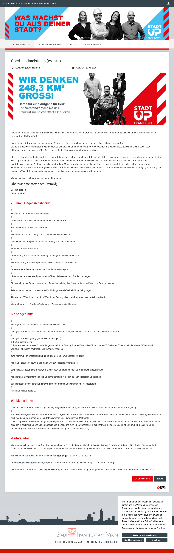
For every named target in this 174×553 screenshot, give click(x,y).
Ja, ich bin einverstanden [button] (145, 535)
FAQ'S (73, 44)
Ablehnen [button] (156, 540)
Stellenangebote (20, 44)
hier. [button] (163, 528)
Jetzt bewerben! (142, 478)
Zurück (160, 478)
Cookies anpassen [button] (133, 540)
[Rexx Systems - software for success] (161, 487)
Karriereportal (94, 44)
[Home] (87, 24)
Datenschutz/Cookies (110, 541)
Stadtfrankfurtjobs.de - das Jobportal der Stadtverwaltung (29, 3)
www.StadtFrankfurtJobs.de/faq (32, 462)
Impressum (92, 541)
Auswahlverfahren (50, 44)
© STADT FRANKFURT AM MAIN (69, 541)
